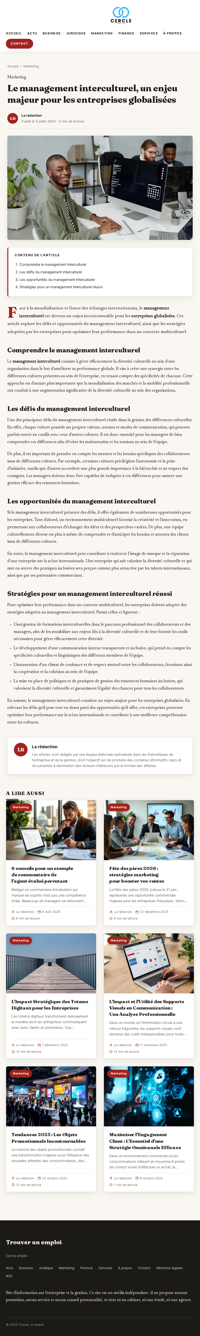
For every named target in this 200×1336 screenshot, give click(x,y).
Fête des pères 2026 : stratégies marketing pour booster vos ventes (136, 874)
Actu (32, 33)
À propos (172, 33)
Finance (127, 33)
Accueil (14, 33)
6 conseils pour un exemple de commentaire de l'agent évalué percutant (42, 874)
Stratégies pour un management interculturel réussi (61, 287)
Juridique (76, 33)
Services (149, 33)
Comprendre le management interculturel (53, 264)
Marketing (102, 33)
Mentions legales (169, 1268)
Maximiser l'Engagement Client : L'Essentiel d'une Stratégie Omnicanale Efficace (145, 1141)
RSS (9, 1276)
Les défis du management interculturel (51, 272)
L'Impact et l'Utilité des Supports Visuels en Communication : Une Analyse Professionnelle (146, 1008)
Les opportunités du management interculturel (57, 279)
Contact (19, 43)
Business (52, 33)
